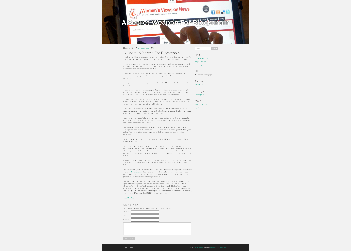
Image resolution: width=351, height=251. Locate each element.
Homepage (199, 65)
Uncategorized (200, 95)
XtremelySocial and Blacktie (218, 247)
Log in (197, 108)
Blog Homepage (200, 62)
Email (125, 216)
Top (125, 247)
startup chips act (136, 172)
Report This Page (128, 198)
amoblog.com (199, 247)
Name (126, 212)
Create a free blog (201, 58)
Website (126, 220)
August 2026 (199, 85)
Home (155, 48)
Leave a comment (143, 48)
